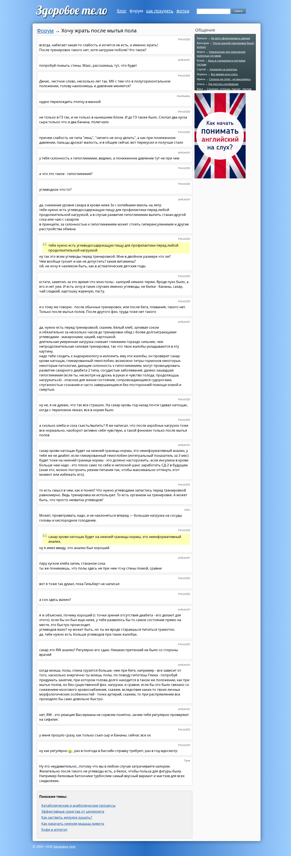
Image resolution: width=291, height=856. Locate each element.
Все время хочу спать (224, 74)
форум (136, 11)
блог (122, 11)
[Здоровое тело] (71, 11)
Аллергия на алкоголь (223, 69)
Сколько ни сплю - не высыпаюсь (230, 79)
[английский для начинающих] (220, 176)
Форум (45, 30)
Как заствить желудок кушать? (66, 817)
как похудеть (159, 11)
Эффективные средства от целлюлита (72, 811)
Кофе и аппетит (54, 829)
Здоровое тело (64, 846)
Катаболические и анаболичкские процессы (78, 805)
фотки (182, 11)
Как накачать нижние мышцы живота (72, 823)
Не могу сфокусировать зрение (230, 38)
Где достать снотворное (223, 84)
